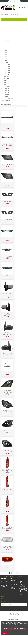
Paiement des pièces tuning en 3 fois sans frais (23, 590)
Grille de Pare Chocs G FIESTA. (7, 202)
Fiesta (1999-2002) (5, 37)
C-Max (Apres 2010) (5, 27)
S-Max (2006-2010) (5, 78)
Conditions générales (22, 586)
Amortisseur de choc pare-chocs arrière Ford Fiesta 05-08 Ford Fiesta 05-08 (7, 125)
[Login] (22, 8)
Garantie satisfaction (14, 619)
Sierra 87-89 (4, 82)
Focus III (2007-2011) (6, 50)
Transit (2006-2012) (5, 96)
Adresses (13, 586)
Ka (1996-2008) (5, 60)
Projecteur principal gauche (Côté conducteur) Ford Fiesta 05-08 (7, 431)
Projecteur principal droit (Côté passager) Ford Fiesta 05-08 (7, 451)
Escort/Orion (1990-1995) (7, 29)
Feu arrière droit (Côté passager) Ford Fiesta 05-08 (7, 509)
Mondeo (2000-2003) (6, 68)
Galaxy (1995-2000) (5, 54)
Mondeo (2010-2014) (6, 74)
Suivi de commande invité (13, 588)
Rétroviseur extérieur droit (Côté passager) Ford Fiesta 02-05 (7, 314)
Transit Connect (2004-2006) (7, 98)
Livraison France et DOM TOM (22, 580)
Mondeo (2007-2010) (6, 72)
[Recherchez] (19, 1)
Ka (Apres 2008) (5, 62)
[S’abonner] (26, 604)
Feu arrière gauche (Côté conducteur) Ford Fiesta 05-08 (7, 528)
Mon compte (14, 578)
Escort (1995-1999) (5, 30)
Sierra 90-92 (4, 84)
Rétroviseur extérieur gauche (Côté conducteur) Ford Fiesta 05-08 (7, 334)
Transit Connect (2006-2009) (7, 100)
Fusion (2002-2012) (5, 52)
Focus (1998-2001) (5, 44)
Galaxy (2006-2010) (5, 58)
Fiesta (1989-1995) (5, 32)
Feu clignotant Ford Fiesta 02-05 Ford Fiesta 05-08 (7, 566)
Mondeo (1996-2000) (6, 66)
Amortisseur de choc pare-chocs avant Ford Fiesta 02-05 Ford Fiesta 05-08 (7, 146)
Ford (3, 20)
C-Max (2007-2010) (5, 25)
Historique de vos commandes (14, 583)
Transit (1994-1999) (5, 92)
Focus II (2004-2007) (6, 48)
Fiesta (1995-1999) (5, 35)
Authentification (14, 580)
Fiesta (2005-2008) (5, 40)
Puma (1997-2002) (5, 76)
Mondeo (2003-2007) (6, 70)
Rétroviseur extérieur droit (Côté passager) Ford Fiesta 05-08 (7, 353)
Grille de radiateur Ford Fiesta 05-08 (7, 275)
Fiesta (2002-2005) (5, 39)
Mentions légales (22, 583)
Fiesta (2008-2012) (5, 42)
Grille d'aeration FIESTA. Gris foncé (7, 238)
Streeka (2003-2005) (6, 86)
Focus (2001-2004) (5, 46)
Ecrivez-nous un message (14, 614)
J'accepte (4, 633)
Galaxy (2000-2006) (5, 56)
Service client (14, 613)
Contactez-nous (4, 1)
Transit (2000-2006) (5, 94)
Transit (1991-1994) (5, 90)
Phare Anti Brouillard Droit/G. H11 (7, 373)
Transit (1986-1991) (5, 88)
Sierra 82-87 (4, 80)
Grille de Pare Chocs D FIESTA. (7, 220)
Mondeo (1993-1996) (6, 64)
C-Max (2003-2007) (5, 23)
